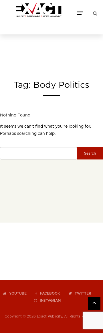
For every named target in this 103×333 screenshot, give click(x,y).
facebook (50, 293)
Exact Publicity (49, 316)
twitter (83, 293)
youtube (18, 293)
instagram (50, 300)
